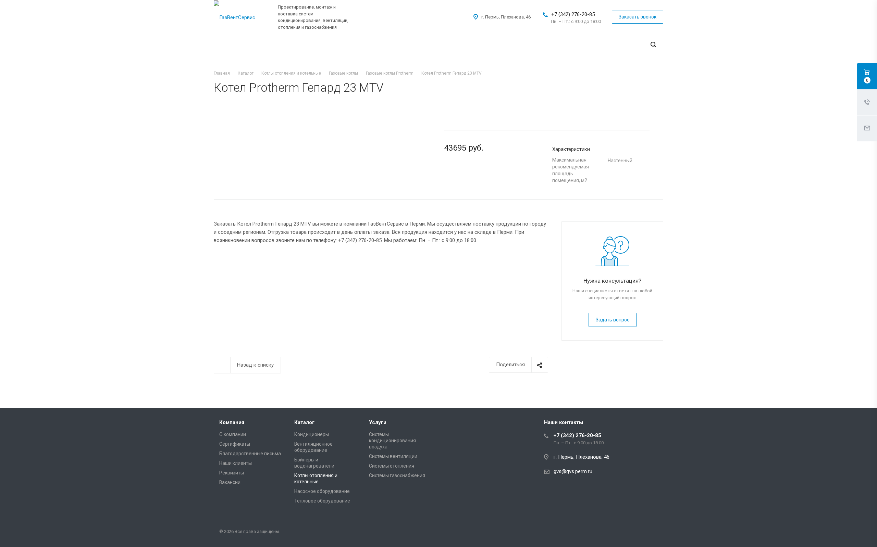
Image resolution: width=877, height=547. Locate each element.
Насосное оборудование (322, 491)
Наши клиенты (235, 463)
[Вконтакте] (651, 532)
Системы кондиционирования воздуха (392, 440)
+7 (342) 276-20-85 (573, 14)
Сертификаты (234, 444)
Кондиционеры (311, 434)
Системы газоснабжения (397, 475)
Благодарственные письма (250, 453)
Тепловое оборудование (322, 501)
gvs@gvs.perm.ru (573, 471)
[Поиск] (653, 45)
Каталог (304, 422)
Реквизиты (231, 472)
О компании (232, 434)
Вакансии (229, 482)
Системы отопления (391, 466)
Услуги (377, 422)
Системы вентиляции (393, 456)
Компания (231, 422)
